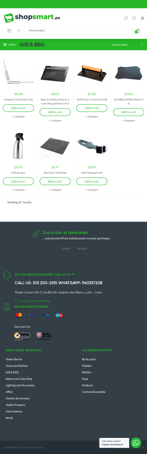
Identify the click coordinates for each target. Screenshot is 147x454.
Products (87, 385)
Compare (19, 116)
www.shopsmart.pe (32, 447)
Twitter (65, 248)
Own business (14, 411)
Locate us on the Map (35, 301)
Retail (9, 418)
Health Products (15, 405)
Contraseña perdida (93, 392)
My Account (89, 359)
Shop (85, 379)
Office (9, 392)
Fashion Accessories (18, 398)
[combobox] (76, 30)
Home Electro (14, 359)
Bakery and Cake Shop (19, 379)
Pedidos (87, 366)
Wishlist (86, 372)
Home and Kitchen (17, 366)
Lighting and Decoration (20, 385)
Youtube (82, 248)
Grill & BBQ (12, 372)
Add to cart (18, 108)
